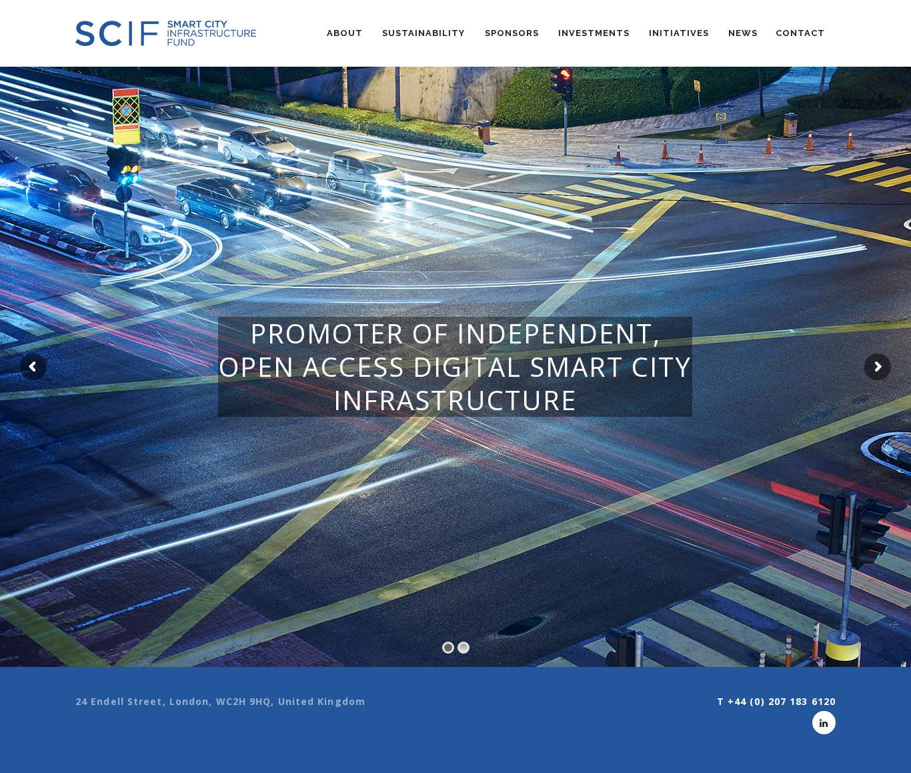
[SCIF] (165, 33)
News (743, 33)
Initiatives (679, 33)
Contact (800, 33)
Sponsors (512, 33)
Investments (594, 33)
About (345, 33)
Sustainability (423, 33)
